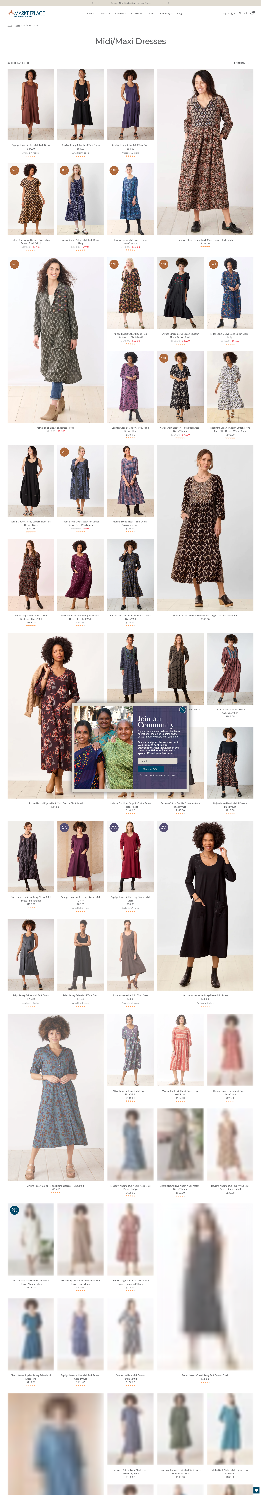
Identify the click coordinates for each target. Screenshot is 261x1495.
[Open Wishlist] (256, 1490)
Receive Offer (150, 769)
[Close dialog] (183, 710)
